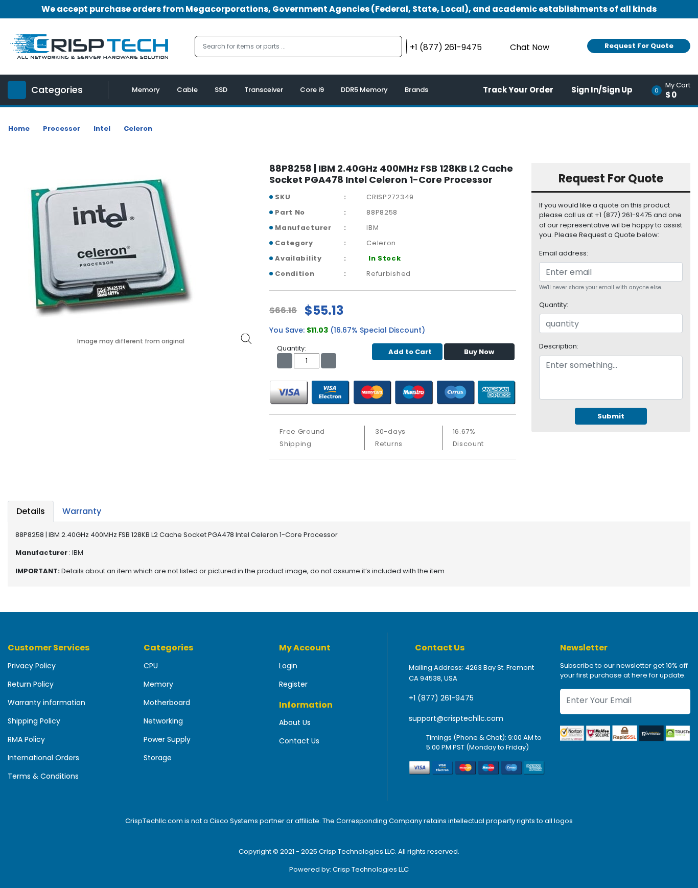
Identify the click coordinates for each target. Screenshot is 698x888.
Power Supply (167, 739)
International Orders (43, 758)
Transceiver (263, 90)
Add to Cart (410, 352)
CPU (151, 666)
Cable (187, 90)
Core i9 (312, 90)
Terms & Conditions (43, 776)
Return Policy (31, 684)
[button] (674, 90)
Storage (158, 758)
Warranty (81, 511)
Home (19, 128)
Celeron (138, 128)
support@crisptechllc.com (456, 718)
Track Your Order (518, 89)
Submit (610, 416)
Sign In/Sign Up (602, 89)
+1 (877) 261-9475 (441, 698)
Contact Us (299, 741)
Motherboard (167, 702)
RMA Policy (26, 739)
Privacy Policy (32, 666)
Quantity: (553, 305)
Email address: (563, 253)
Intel (102, 128)
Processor (61, 128)
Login (288, 666)
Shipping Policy (34, 721)
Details (30, 511)
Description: (558, 346)
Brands (416, 90)
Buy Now (479, 352)
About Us (295, 722)
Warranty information (46, 702)
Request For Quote (638, 46)
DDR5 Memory (364, 90)
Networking (163, 721)
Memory (146, 90)
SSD (221, 90)
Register (293, 684)
